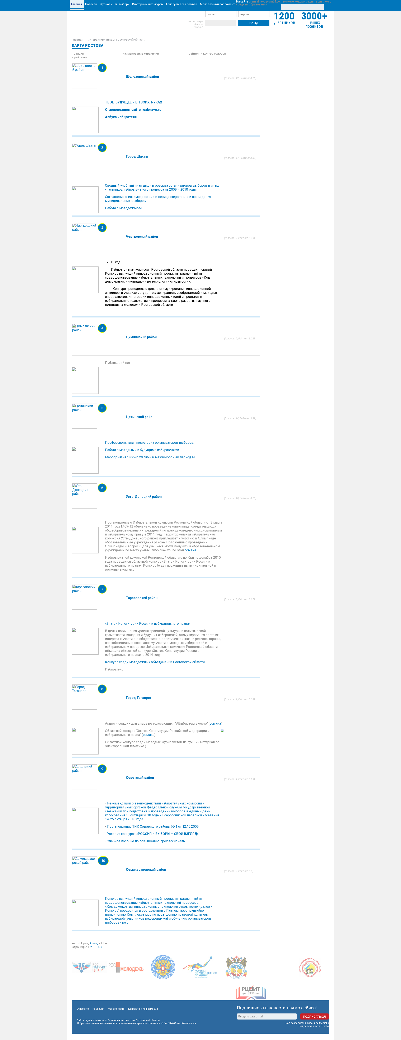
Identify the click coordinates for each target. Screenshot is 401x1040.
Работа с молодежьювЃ (124, 208)
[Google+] (227, 23)
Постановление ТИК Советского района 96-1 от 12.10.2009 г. (154, 826)
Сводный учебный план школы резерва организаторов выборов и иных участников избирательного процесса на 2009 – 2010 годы (162, 187)
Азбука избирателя (121, 117)
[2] (228, 75)
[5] (238, 75)
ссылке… (191, 550)
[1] (225, 75)
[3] (231, 75)
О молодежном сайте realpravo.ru (133, 110)
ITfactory (326, 1026)
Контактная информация (143, 1008)
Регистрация (195, 21)
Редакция (98, 1008)
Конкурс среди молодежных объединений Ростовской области (155, 662)
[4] (235, 75)
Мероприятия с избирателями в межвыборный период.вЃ (151, 457)
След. (94, 943)
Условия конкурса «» (153, 834)
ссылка (215, 723)
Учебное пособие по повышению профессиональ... (147, 841)
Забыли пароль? (198, 25)
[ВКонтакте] (208, 23)
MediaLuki (325, 1023)
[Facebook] (214, 23)
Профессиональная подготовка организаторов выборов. (149, 443)
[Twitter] (221, 23)
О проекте (83, 1008)
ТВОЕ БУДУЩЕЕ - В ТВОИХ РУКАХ (133, 102)
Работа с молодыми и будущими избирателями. (142, 450)
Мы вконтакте (116, 1008)
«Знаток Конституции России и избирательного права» (147, 624)
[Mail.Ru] (233, 23)
